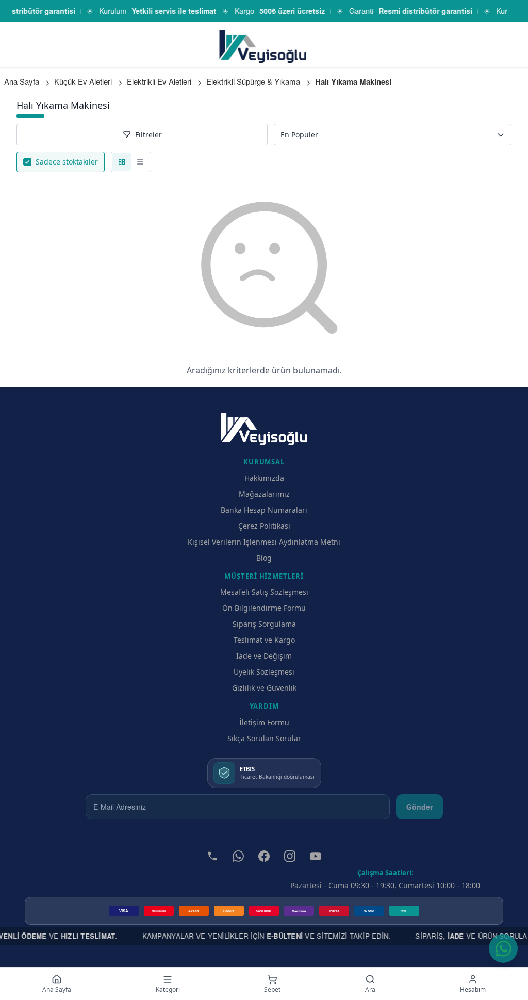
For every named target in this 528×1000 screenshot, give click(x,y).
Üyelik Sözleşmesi (264, 672)
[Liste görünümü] (140, 162)
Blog (264, 558)
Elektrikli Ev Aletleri (159, 81)
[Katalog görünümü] (121, 162)
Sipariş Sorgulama (264, 624)
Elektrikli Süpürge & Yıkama (253, 81)
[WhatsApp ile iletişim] (503, 948)
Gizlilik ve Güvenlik (264, 688)
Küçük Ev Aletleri (83, 81)
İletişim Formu (264, 722)
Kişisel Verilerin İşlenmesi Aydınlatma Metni (264, 542)
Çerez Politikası (264, 526)
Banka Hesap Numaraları (264, 510)
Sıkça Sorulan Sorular (264, 738)
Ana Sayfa (21, 81)
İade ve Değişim (264, 656)
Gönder (419, 806)
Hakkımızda (264, 478)
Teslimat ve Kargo (264, 640)
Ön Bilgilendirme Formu (264, 608)
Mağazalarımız (264, 494)
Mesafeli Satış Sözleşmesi (264, 592)
